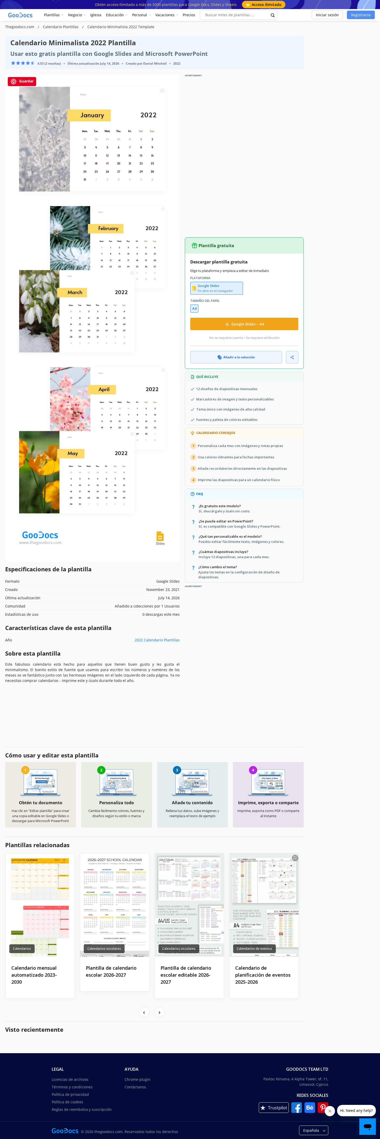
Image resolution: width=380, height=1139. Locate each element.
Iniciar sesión (327, 14)
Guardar (26, 81)
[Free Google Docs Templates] (20, 15)
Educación (115, 14)
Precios (189, 14)
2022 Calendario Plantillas (157, 639)
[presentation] (144, 1012)
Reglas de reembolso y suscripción (82, 1109)
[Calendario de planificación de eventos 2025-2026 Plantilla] (264, 905)
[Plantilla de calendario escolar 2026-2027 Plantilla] (114, 905)
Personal (139, 14)
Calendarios (22, 948)
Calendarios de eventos (254, 948)
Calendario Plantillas (61, 26)
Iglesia (95, 14)
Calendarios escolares (104, 948)
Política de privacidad (70, 1094)
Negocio (75, 14)
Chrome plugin (137, 1079)
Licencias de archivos (70, 1079)
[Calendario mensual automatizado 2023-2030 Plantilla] (40, 905)
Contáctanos (135, 1086)
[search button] (273, 15)
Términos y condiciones (72, 1086)
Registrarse (361, 14)
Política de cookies (67, 1101)
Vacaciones (164, 14)
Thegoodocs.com (20, 26)
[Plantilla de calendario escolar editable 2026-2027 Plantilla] (189, 905)
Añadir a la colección (239, 357)
